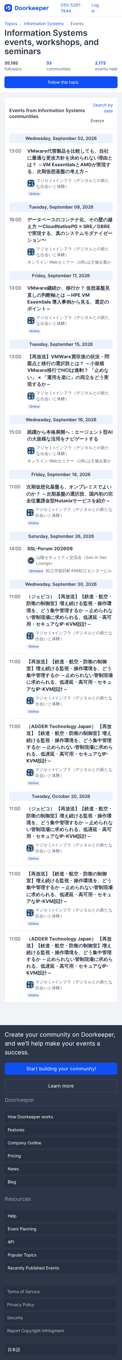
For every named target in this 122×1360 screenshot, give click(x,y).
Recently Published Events (33, 1267)
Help (12, 1215)
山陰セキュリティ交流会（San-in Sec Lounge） (71, 560)
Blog (12, 1181)
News (13, 1168)
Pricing (14, 1155)
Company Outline (24, 1142)
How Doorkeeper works (30, 1116)
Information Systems (44, 23)
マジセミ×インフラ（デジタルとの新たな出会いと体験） (72, 183)
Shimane (36, 571)
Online (34, 194)
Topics (10, 23)
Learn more (61, 1086)
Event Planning (22, 1228)
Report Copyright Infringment (35, 1330)
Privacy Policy (20, 1304)
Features (16, 1129)
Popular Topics (22, 1254)
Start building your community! (61, 1069)
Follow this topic (63, 82)
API (11, 1241)
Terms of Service (23, 1291)
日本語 (14, 1349)
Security (15, 1317)
